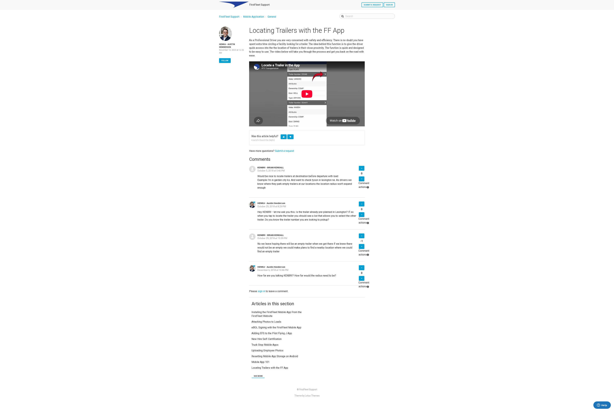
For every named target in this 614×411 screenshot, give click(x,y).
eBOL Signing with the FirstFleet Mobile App (276, 327)
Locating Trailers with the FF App (270, 367)
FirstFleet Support (229, 16)
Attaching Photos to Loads (266, 321)
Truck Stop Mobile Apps (265, 344)
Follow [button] (224, 61)
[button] (284, 136)
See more (258, 376)
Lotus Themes (312, 395)
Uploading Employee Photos (267, 350)
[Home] (234, 5)
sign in (261, 291)
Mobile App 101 (260, 362)
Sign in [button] (389, 5)
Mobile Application (253, 16)
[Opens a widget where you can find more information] (602, 405)
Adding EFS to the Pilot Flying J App (272, 333)
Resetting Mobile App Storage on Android (275, 356)
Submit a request (372, 5)
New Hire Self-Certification (267, 339)
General (272, 16)
